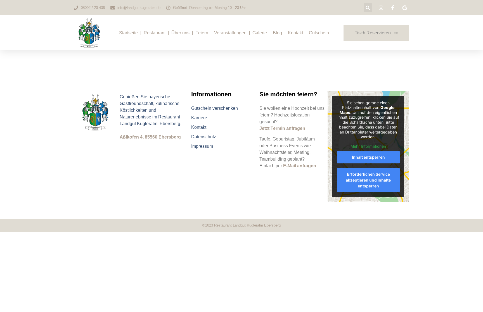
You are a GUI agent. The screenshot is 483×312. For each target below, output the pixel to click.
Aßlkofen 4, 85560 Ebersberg (150, 137)
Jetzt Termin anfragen (282, 128)
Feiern (201, 32)
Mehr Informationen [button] (368, 146)
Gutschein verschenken (214, 108)
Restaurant (154, 32)
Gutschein (319, 32)
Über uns (180, 32)
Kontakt (295, 32)
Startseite (128, 32)
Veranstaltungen (230, 32)
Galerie (259, 32)
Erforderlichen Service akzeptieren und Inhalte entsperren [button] (368, 180)
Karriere (199, 117)
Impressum (202, 146)
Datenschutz (203, 136)
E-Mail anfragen (299, 165)
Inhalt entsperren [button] (368, 157)
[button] (368, 7)
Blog (277, 32)
